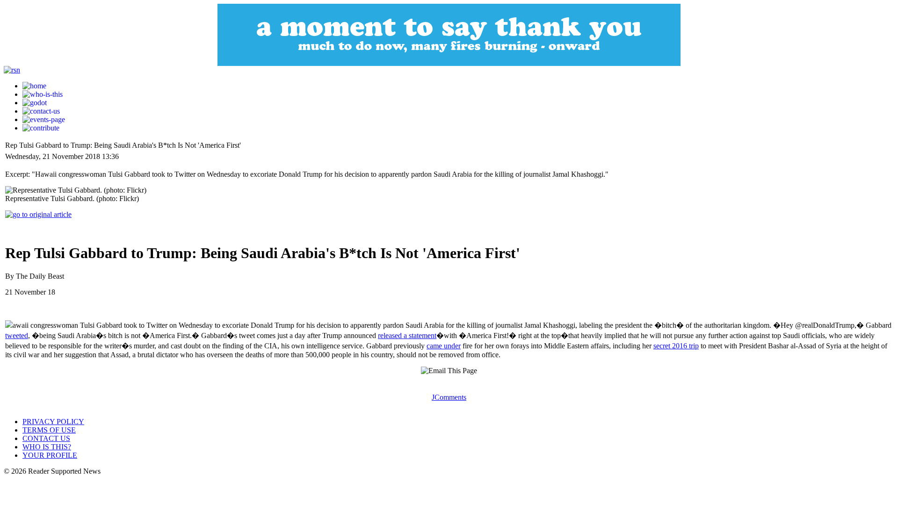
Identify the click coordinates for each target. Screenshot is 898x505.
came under (444, 346)
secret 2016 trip (676, 346)
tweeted (16, 335)
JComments (449, 397)
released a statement (407, 335)
